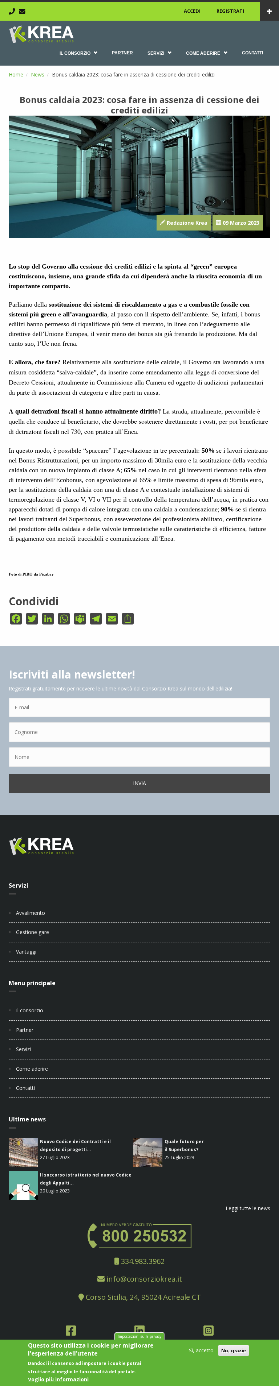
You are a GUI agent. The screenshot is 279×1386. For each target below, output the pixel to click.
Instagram (208, 1333)
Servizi (155, 53)
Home (16, 74)
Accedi (192, 11)
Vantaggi (26, 951)
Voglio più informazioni (58, 1379)
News (37, 74)
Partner (122, 52)
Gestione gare (32, 932)
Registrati (230, 11)
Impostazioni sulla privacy (139, 1336)
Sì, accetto (201, 1350)
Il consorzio (75, 53)
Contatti (252, 52)
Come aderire (203, 53)
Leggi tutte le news (248, 1208)
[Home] (41, 33)
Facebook (71, 1333)
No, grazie (233, 1350)
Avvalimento (30, 912)
